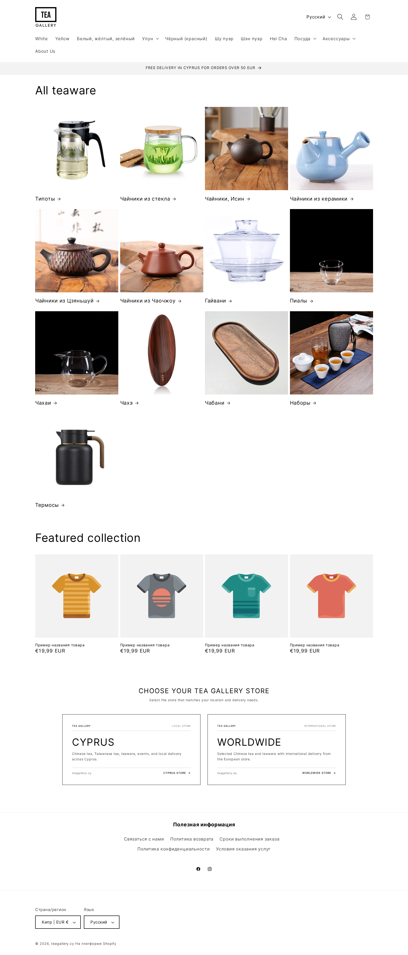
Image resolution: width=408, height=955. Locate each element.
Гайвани (215, 301)
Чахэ (126, 403)
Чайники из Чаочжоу (148, 301)
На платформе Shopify (95, 944)
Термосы (47, 505)
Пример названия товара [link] (60, 645)
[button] (150, 38)
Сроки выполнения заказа (249, 838)
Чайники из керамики (319, 199)
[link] (131, 749)
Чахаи (43, 403)
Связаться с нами (144, 838)
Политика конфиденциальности (173, 848)
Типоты (45, 199)
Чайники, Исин (224, 199)
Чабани (214, 403)
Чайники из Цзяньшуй (64, 301)
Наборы (300, 403)
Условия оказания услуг (243, 848)
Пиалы (298, 301)
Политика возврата (191, 838)
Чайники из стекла (145, 199)
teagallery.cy (62, 944)
